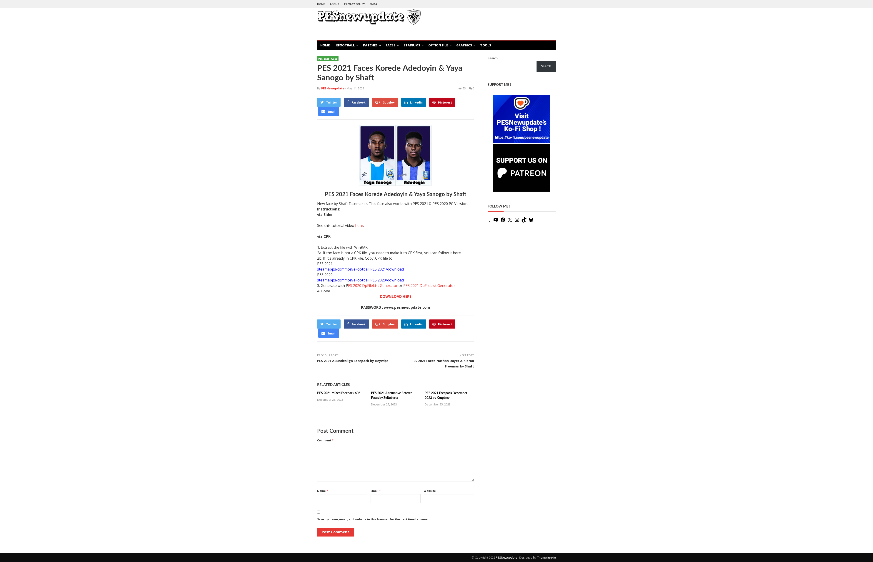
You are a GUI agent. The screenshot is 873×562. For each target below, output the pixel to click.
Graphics (464, 45)
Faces (390, 45)
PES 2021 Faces (327, 58)
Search (493, 58)
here (359, 225)
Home (321, 4)
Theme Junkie (546, 557)
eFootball (345, 45)
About (334, 4)
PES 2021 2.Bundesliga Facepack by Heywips (353, 361)
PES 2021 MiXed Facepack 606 (338, 393)
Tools (485, 45)
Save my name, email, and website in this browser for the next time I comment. (374, 519)
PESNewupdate (506, 557)
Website (430, 491)
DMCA (373, 4)
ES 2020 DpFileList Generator (373, 285)
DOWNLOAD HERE (395, 296)
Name (322, 491)
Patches (370, 45)
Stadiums (412, 45)
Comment (325, 440)
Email (376, 491)
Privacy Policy (354, 4)
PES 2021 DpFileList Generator (429, 285)
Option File (438, 45)
